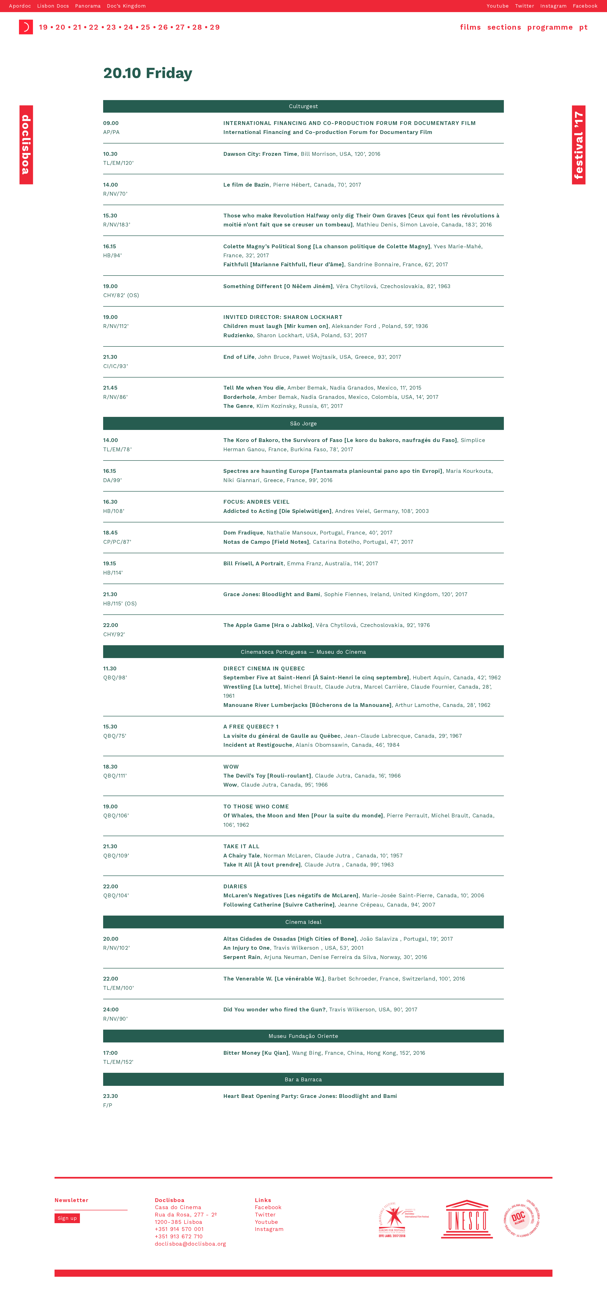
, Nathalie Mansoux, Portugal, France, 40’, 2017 (308, 533)
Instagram (553, 6)
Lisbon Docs (53, 6)
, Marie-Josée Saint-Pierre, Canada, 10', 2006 (353, 895)
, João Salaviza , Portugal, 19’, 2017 (338, 939)
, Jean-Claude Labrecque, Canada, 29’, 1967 (342, 736)
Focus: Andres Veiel (256, 502)
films (470, 27)
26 (163, 27)
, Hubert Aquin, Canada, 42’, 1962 (362, 677)
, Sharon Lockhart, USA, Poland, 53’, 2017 (295, 335)
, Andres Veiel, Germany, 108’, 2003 (326, 511)
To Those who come (256, 806)
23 (111, 27)
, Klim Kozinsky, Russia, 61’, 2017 (283, 406)
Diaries (235, 886)
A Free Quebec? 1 (251, 726)
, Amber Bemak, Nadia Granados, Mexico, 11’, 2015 (322, 388)
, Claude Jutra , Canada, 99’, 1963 (308, 865)
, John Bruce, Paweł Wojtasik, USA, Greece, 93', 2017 (312, 357)
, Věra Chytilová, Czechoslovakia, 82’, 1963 (337, 286)
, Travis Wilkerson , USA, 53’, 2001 (293, 948)
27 (180, 27)
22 (94, 27)
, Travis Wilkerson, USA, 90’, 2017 (320, 1009)
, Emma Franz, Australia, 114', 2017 (300, 563)
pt (583, 27)
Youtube (498, 6)
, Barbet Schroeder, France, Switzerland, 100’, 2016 (344, 979)
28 (197, 27)
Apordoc (20, 6)
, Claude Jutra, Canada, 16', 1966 (312, 776)
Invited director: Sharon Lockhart (283, 317)
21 (77, 27)
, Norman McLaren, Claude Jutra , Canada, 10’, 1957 (313, 855)
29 (215, 27)
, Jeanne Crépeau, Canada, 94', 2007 (329, 905)
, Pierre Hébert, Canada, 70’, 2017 (292, 185)
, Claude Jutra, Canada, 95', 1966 (275, 785)
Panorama (88, 6)
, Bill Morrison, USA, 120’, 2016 (302, 154)
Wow (231, 767)
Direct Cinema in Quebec (264, 668)
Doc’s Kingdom (126, 6)
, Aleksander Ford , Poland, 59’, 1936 (325, 326)
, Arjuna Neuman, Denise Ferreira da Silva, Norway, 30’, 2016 (325, 957)
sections (504, 27)
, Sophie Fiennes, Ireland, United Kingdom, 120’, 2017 (345, 594)
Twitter (524, 6)
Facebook (585, 6)
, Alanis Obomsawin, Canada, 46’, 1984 (311, 745)
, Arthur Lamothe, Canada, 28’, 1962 (357, 705)
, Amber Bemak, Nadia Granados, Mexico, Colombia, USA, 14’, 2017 (330, 397)
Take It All (241, 846)
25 (146, 27)
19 (43, 27)
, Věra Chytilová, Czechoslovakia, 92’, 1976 (326, 625)
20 (60, 27)
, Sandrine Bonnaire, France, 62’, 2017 (335, 264)
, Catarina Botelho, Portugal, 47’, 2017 (318, 542)
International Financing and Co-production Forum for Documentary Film (349, 123)
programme (550, 27)
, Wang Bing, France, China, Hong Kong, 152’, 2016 (324, 1053)
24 (128, 27)
